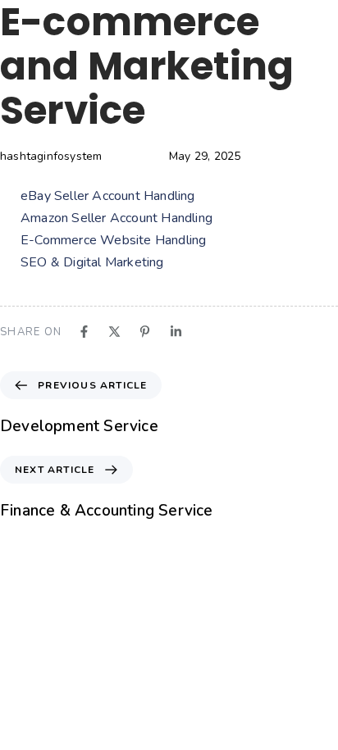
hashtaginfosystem (51, 156)
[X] (114, 331)
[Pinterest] (145, 331)
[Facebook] (84, 331)
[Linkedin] (176, 331)
